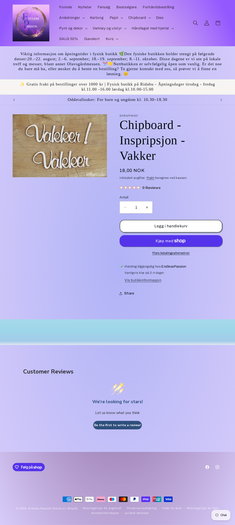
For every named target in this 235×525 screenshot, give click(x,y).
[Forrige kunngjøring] (14, 100)
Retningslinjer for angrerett (102, 508)
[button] (71, 17)
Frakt (150, 178)
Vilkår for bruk (172, 508)
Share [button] (129, 293)
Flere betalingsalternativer (171, 253)
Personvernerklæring (142, 508)
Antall (124, 197)
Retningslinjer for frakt (203, 508)
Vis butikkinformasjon (143, 280)
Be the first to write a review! (117, 425)
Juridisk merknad (136, 513)
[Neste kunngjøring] (221, 100)
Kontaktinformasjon (105, 513)
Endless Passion (40, 508)
